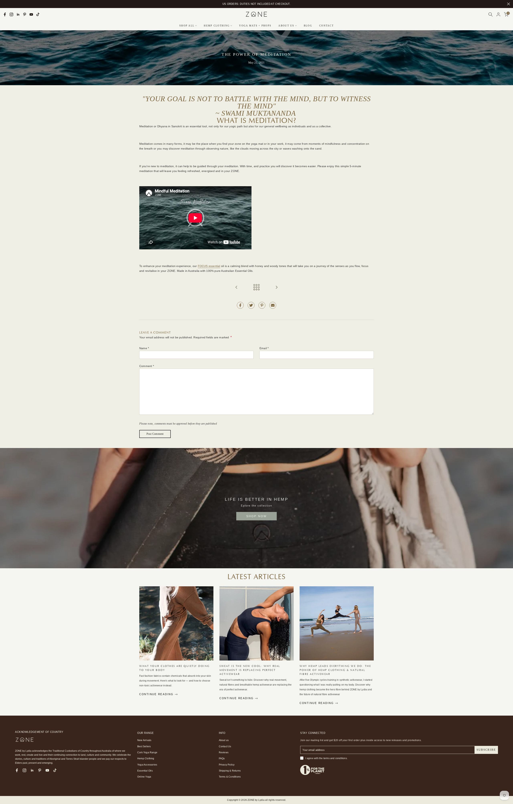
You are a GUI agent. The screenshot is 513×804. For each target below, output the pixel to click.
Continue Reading (157, 694)
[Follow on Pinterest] (24, 14)
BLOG (308, 25)
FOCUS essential (209, 266)
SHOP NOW (256, 516)
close (4, 3)
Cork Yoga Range (147, 752)
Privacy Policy (227, 764)
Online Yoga (144, 776)
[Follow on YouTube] (31, 14)
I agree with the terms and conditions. (326, 758)
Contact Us (225, 746)
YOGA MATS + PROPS (255, 25)
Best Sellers (144, 746)
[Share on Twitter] (251, 305)
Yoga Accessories (147, 764)
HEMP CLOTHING (217, 25)
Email (264, 348)
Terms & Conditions (230, 776)
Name (144, 348)
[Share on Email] (272, 305)
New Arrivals (144, 740)
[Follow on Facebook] (5, 14)
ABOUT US (286, 25)
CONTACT (326, 25)
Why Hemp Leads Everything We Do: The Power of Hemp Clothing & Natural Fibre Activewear (335, 670)
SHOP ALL (186, 25)
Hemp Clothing (145, 758)
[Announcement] (256, 4)
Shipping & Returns (230, 770)
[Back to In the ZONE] (256, 287)
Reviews (223, 752)
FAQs (222, 758)
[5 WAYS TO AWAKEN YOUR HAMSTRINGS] (236, 287)
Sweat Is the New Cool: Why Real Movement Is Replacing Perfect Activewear (249, 670)
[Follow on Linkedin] (18, 14)
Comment (146, 366)
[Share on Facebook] (240, 305)
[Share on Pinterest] (262, 305)
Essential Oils (145, 770)
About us (224, 740)
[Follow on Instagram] (11, 14)
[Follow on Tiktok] (38, 14)
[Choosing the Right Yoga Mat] (277, 287)
